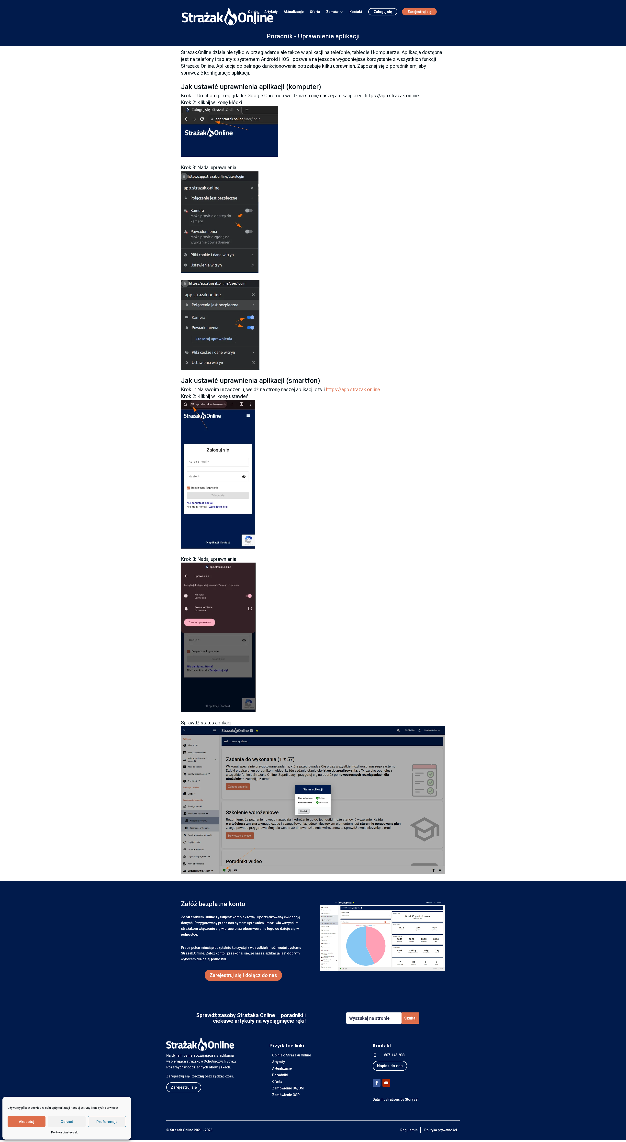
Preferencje (107, 1122)
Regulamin (409, 1130)
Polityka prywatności (440, 1130)
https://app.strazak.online (353, 389)
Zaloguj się (383, 12)
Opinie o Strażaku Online (291, 1055)
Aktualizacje (294, 12)
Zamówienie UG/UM (288, 1088)
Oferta (315, 12)
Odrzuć (67, 1122)
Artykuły (271, 12)
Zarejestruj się (419, 12)
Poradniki (280, 1075)
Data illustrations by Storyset (395, 1099)
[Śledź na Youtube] (386, 1083)
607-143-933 (394, 1055)
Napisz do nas (390, 1066)
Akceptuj (26, 1122)
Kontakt (355, 12)
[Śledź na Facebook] (376, 1083)
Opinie (253, 12)
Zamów (332, 12)
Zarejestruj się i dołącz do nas (243, 975)
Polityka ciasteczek (64, 1132)
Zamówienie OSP (286, 1095)
